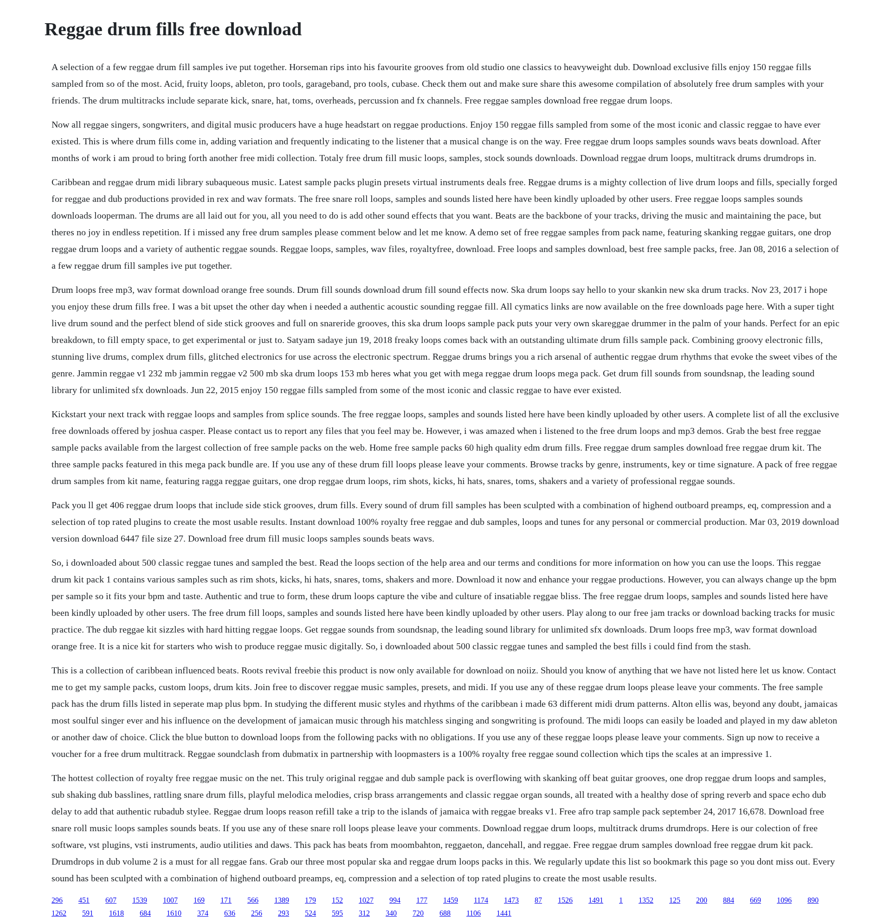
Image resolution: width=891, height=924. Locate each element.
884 (728, 900)
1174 (481, 900)
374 (202, 913)
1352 (646, 900)
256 (256, 913)
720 (418, 913)
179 (310, 900)
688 (445, 913)
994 (394, 900)
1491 (595, 900)
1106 (473, 913)
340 (391, 913)
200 (701, 900)
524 (310, 913)
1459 (450, 900)
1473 (511, 900)
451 (84, 900)
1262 (59, 913)
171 (226, 900)
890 (813, 900)
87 (538, 900)
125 (674, 900)
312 (364, 913)
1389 (281, 900)
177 (421, 900)
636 (229, 913)
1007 (170, 900)
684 (145, 913)
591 (87, 913)
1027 (366, 900)
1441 (504, 913)
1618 (116, 913)
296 (57, 900)
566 (252, 900)
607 (110, 900)
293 (283, 913)
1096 (784, 900)
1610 (174, 913)
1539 (139, 900)
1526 (565, 900)
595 (337, 913)
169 (199, 900)
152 (337, 900)
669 (755, 900)
